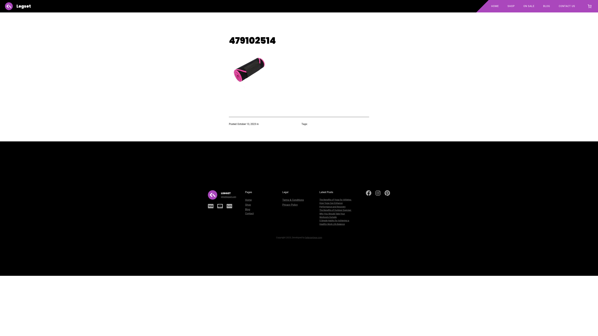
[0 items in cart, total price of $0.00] (589, 6)
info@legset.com (228, 197)
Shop (248, 204)
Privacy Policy (290, 204)
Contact (249, 213)
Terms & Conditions (293, 199)
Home (248, 199)
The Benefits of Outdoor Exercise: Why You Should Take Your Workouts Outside (335, 213)
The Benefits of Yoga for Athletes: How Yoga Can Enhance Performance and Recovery (335, 203)
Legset (24, 6)
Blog (247, 209)
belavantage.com (313, 237)
